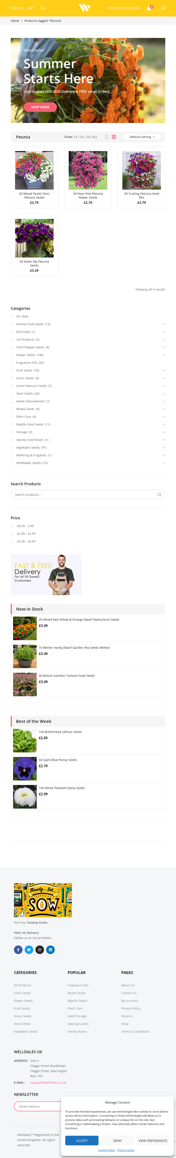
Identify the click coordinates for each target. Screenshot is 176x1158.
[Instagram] (39, 949)
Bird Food (23, 332)
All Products (22, 985)
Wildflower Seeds (28, 463)
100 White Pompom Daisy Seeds (62, 788)
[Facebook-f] (18, 949)
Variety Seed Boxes (29, 440)
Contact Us (129, 993)
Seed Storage (77, 1016)
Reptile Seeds (77, 1001)
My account (129, 1001)
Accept (82, 1141)
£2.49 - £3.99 (25, 534)
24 (88, 137)
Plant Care (23, 417)
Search (159, 494)
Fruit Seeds (24, 370)
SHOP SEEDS (40, 107)
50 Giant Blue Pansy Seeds (58, 760)
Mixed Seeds (25, 409)
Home (15, 21)
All (95, 137)
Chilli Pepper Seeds (30, 347)
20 (81, 137)
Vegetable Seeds (28, 447)
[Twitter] (29, 949)
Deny (117, 1141)
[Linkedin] (50, 949)
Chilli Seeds (22, 993)
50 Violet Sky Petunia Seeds (34, 263)
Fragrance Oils (26, 363)
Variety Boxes (77, 1031)
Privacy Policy (130, 1008)
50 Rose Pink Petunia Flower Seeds (88, 195)
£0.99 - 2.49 (25, 526)
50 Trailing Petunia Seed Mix (141, 195)
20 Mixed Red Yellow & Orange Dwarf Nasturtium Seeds (79, 619)
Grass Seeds (25, 378)
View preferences (152, 1141)
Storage (21, 432)
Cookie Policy (106, 1150)
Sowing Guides (78, 1024)
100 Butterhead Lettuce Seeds (60, 732)
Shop (125, 1024)
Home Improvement (30, 401)
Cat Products (25, 339)
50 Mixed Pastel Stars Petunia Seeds (34, 195)
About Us (127, 985)
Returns (127, 1016)
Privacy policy (126, 1150)
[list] (107, 137)
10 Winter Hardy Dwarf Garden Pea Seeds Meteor (74, 648)
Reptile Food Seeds (30, 424)
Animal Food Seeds (30, 324)
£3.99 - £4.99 (25, 541)
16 (75, 137)
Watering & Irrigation (31, 455)
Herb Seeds (24, 393)
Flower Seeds (25, 355)
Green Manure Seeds (31, 386)
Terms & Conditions (135, 1031)
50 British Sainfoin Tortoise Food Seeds (67, 676)
